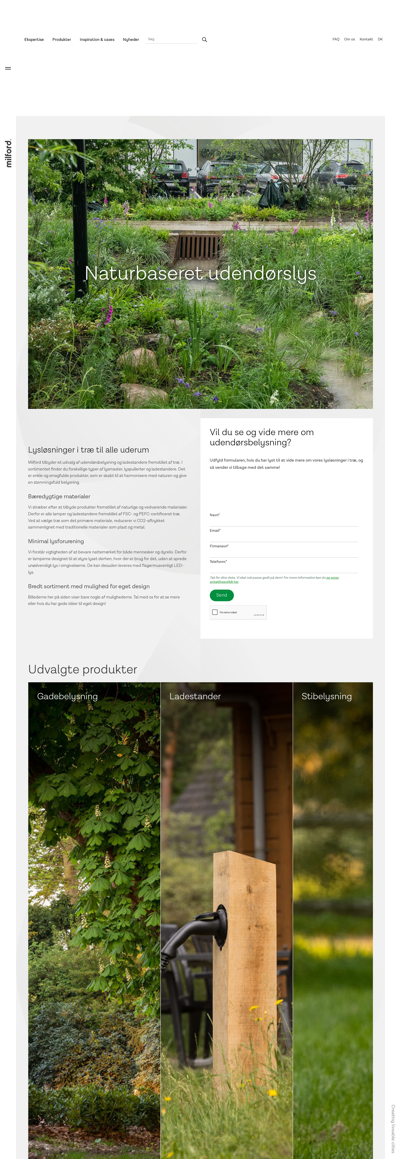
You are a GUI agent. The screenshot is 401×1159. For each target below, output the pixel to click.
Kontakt (366, 39)
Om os (349, 39)
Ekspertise (34, 39)
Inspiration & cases (97, 39)
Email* (215, 531)
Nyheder (131, 39)
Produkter (61, 39)
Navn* (215, 515)
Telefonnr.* (218, 562)
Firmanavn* (219, 546)
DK (380, 39)
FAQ (336, 39)
